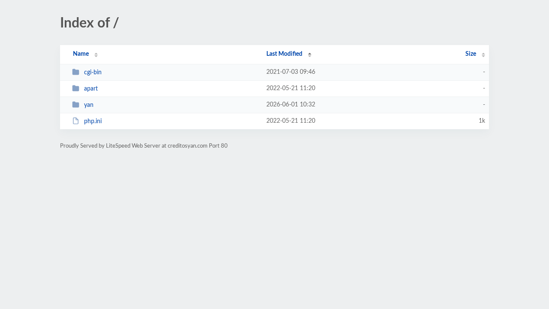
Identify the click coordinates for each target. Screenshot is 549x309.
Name (81, 54)
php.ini (93, 121)
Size (470, 54)
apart (91, 89)
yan (89, 105)
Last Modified (284, 54)
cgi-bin (93, 73)
